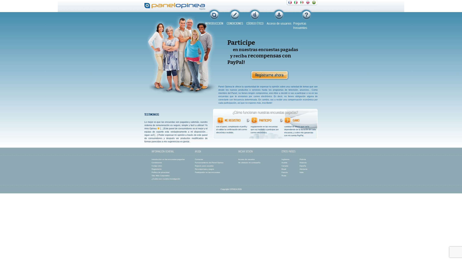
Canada (285, 166)
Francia (285, 172)
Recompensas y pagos (204, 169)
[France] (290, 2)
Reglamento (157, 169)
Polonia (303, 159)
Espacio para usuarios (204, 166)
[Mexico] (302, 2)
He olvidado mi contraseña (249, 163)
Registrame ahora (269, 75)
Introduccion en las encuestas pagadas (168, 159)
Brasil (284, 169)
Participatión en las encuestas (207, 172)
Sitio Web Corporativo (161, 176)
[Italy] (295, 2)
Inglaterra (285, 159)
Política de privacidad (160, 172)
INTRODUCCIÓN (214, 23)
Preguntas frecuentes (300, 26)
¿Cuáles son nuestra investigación (166, 179)
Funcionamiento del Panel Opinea (209, 163)
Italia (302, 172)
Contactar (199, 159)
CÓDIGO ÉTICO (254, 23)
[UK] (308, 2)
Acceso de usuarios (279, 23)
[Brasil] (314, 2)
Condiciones (157, 163)
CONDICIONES (235, 23)
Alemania (303, 169)
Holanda (303, 163)
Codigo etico (157, 166)
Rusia (284, 176)
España (303, 166)
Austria (284, 163)
